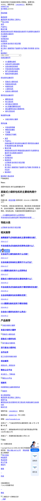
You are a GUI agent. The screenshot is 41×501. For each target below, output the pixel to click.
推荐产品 (4, 400)
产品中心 (8, 141)
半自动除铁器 (10, 127)
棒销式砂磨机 (10, 130)
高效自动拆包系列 (7, 31)
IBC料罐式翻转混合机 (13, 106)
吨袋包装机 (30, 402)
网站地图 (26, 450)
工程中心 (17, 19)
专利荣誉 (31, 48)
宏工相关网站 (5, 395)
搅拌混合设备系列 (7, 95)
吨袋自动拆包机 (10, 84)
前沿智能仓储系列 (7, 34)
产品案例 (8, 155)
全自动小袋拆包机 (11, 91)
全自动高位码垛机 (11, 66)
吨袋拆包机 (9, 86)
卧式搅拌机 (13, 402)
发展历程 (11, 48)
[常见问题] (12, 200)
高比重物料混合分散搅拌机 (14, 109)
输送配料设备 (5, 115)
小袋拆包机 (9, 89)
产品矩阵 (17, 48)
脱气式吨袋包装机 (11, 71)
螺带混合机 (9, 99)
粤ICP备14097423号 (14, 450)
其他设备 (4, 123)
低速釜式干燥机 (10, 134)
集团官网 (4, 19)
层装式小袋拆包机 (11, 82)
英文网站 (11, 19)
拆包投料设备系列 (7, 78)
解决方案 (8, 148)
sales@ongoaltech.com (13, 419)
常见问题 (17, 43)
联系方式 (4, 407)
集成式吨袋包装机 (11, 74)
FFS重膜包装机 (10, 62)
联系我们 (8, 172)
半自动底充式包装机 (12, 69)
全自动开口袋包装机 (12, 64)
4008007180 (5, 6)
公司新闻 (4, 43)
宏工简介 (4, 48)
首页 (6, 138)
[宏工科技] (20, 22)
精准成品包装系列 (20, 31)
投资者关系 (9, 158)
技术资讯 (11, 43)
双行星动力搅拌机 (11, 104)
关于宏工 (8, 165)
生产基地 (24, 48)
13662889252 (20, 4)
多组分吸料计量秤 (11, 119)
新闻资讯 (8, 160)
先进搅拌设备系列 (33, 31)
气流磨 (7, 132)
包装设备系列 (5, 58)
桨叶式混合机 (10, 111)
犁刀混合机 (9, 102)
